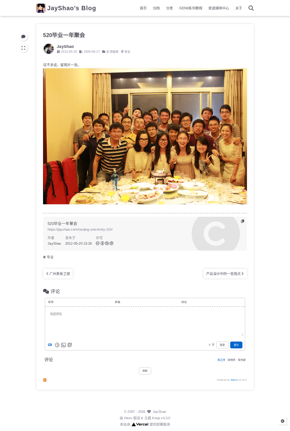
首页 (143, 8)
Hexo (128, 418)
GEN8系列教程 (191, 8)
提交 (236, 345)
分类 (169, 8)
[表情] (57, 345)
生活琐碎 (112, 51)
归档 (156, 8)
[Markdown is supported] (50, 345)
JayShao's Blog (71, 8)
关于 (238, 8)
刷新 (145, 370)
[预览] (69, 345)
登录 (222, 345)
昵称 (50, 302)
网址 (183, 302)
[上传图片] (63, 345)
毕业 (127, 51)
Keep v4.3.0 (161, 418)
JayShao (159, 412)
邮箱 (117, 302)
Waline (234, 380)
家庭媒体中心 (218, 8)
